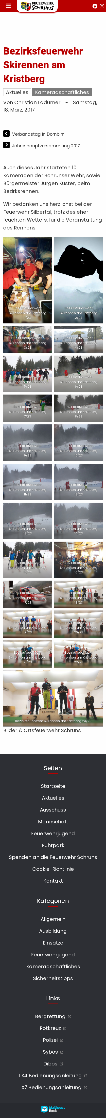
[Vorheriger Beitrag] (7, 134)
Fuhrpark (53, 845)
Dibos (50, 1063)
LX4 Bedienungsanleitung (50, 1075)
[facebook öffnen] (94, 6)
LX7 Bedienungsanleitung (50, 1087)
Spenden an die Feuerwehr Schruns (53, 857)
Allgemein (53, 919)
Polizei (50, 1040)
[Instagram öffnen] (102, 6)
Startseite (53, 786)
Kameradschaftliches (62, 92)
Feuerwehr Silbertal (27, 211)
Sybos (50, 1051)
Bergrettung (50, 1016)
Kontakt (53, 880)
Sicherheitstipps (53, 978)
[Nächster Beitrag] (7, 145)
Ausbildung (53, 931)
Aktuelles (17, 92)
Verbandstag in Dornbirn (38, 134)
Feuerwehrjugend (53, 833)
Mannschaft (53, 821)
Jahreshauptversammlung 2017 (46, 146)
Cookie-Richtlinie (53, 869)
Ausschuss (53, 809)
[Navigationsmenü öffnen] (8, 6)
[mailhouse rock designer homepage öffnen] (53, 1111)
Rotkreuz (50, 1028)
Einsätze (53, 942)
